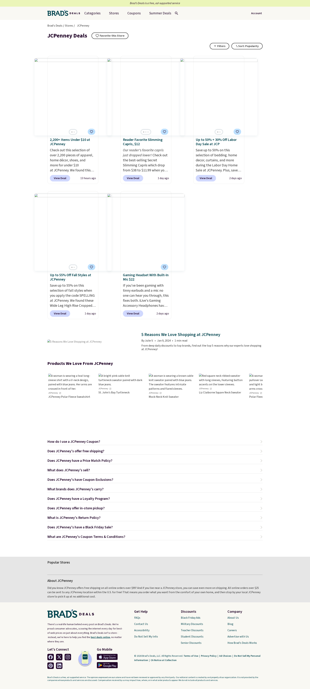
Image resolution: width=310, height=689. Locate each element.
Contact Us (141, 624)
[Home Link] (65, 13)
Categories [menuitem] (92, 13)
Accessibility (141, 630)
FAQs (137, 618)
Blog (230, 624)
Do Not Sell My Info (146, 636)
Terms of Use (191, 656)
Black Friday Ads (190, 618)
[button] (155, 442)
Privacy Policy (209, 656)
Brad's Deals (54, 26)
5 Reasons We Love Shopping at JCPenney (180, 334)
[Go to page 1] (72, 132)
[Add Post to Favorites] (91, 132)
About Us (233, 618)
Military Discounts (192, 624)
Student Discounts (192, 636)
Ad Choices (225, 656)
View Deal (60, 178)
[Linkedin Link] (59, 666)
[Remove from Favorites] (164, 132)
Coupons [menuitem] (134, 13)
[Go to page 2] (74, 132)
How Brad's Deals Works (242, 643)
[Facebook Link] (50, 657)
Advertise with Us (238, 636)
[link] (70, 401)
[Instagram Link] (68, 657)
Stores (69, 26)
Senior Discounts (191, 643)
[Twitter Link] (59, 657)
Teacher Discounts (192, 630)
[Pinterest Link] (50, 666)
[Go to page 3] (148, 132)
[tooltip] (109, 35)
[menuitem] (160, 13)
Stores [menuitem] (114, 13)
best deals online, (101, 637)
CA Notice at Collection (164, 660)
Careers (232, 630)
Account (256, 13)
